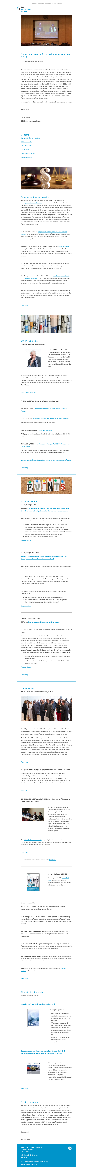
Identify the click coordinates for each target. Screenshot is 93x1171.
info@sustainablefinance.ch (30, 1155)
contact (42, 1162)
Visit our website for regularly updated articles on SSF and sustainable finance (46, 460)
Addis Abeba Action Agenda (33, 840)
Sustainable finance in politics (30, 138)
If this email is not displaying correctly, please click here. (46, 3)
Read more (24, 762)
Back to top (24, 305)
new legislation (64, 246)
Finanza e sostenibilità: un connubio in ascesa (43, 622)
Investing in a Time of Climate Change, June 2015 (38, 1004)
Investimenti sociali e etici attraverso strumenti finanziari (50, 419)
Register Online (26, 667)
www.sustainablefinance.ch (30, 1162)
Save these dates (26, 146)
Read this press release (28, 392)
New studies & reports (28, 153)
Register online (26, 540)
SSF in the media (26, 142)
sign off (48, 1162)
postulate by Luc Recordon (33, 203)
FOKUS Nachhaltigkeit (45, 430)
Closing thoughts (26, 157)
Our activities (25, 149)
